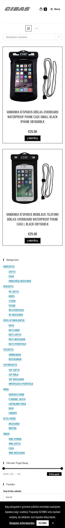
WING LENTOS (15, 443)
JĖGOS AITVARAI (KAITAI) (14, 320)
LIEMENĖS (13, 413)
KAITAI (11, 325)
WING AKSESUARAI (17, 452)
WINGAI (6, 433)
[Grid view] (28, 28)
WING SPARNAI (15, 439)
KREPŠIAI (12, 428)
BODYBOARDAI (15, 359)
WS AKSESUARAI (16, 314)
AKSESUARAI (14, 423)
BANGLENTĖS (9, 266)
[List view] (36, 28)
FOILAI (11, 276)
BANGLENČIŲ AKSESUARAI (20, 281)
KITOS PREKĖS (9, 418)
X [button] (52, 523)
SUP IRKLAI (13, 374)
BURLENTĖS (8, 286)
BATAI (11, 408)
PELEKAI (12, 305)
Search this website (12, 491)
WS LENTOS (14, 291)
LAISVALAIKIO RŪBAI (17, 404)
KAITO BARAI (14, 330)
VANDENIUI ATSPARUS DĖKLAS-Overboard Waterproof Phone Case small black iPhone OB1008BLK (32, 117)
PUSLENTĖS (8, 349)
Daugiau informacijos (21, 523)
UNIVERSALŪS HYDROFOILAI (21, 383)
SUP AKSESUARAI (16, 379)
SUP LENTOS (14, 370)
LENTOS (12, 271)
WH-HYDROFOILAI (16, 310)
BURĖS (12, 296)
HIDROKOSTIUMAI (16, 394)
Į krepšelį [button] (32, 138)
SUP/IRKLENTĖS (10, 364)
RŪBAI (6, 389)
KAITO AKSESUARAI (17, 339)
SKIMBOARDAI (15, 354)
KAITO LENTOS (15, 334)
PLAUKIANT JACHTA (17, 399)
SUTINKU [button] (43, 523)
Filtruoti (54, 474)
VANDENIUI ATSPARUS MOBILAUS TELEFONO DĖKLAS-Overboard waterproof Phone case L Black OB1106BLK (32, 219)
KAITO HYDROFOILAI (17, 344)
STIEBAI (12, 301)
